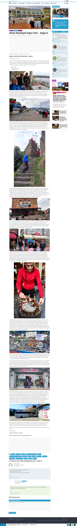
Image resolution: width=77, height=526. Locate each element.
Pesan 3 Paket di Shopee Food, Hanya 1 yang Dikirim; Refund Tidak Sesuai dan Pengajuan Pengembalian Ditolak (60, 64)
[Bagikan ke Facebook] (68, 525)
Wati (58, 68)
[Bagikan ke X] (70, 525)
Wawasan (47, 3)
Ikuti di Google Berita (15, 53)
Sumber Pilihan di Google (25, 53)
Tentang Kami (54, 3)
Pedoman (52, 520)
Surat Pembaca (21, 3)
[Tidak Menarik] (10, 476)
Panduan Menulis (36, 3)
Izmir (16, 36)
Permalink (16, 466)
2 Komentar (23, 35)
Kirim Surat (14, 3)
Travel (36, 36)
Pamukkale (27, 36)
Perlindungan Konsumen (58, 520)
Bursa (43, 35)
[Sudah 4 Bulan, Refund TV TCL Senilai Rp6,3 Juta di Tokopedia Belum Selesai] (55, 110)
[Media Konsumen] (10, 3)
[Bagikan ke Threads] (75, 525)
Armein (58, 33)
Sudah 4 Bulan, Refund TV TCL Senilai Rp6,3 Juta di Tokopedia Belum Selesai (63, 112)
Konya (19, 36)
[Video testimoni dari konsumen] (60, 13)
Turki (38, 36)
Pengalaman (15, 30)
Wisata (40, 36)
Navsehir (24, 36)
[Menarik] (10, 474)
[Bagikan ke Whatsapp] (72, 525)
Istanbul (14, 36)
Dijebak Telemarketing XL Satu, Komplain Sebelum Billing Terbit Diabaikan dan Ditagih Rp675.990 (60, 41)
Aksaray (27, 35)
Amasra (30, 35)
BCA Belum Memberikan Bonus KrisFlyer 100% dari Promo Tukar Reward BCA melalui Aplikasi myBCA (60, 75)
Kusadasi (21, 36)
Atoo (58, 45)
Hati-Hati (54, 92)
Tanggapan (28, 3)
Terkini (65, 31)
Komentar (57, 31)
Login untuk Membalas (13, 477)
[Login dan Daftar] (67, 3)
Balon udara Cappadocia (38, 35)
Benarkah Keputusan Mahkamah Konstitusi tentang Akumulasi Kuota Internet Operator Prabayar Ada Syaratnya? (63, 118)
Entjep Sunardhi (17, 35)
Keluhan (62, 92)
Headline (11, 30)
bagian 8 (18, 58)
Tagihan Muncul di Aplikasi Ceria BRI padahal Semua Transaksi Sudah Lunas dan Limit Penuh (60, 53)
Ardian (58, 56)
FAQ (63, 520)
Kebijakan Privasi (47, 520)
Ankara (33, 35)
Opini (43, 3)
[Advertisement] (29, 44)
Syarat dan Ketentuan (41, 520)
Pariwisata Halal (32, 36)
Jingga (61, 102)
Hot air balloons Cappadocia (15, 456)
